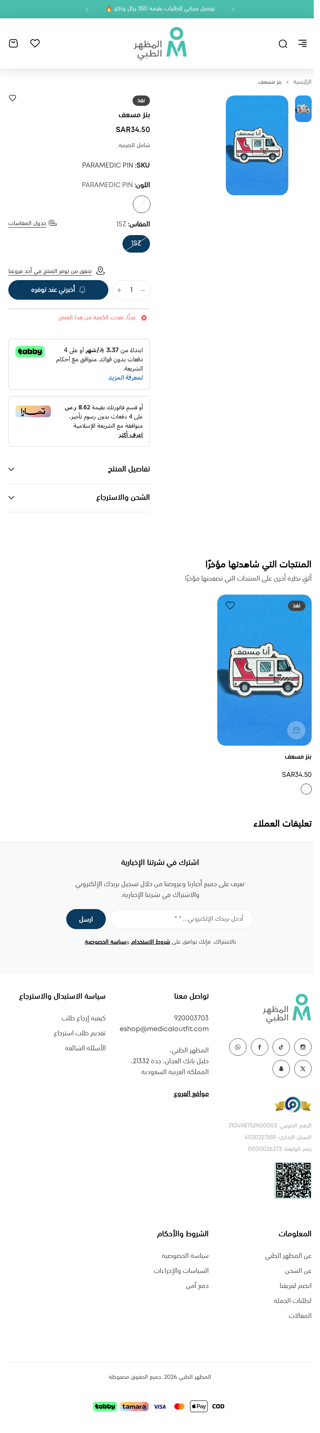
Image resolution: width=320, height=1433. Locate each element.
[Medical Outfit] (160, 43)
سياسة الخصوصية (102, 941)
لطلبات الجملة (286, 1301)
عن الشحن (292, 1271)
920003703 (187, 1018)
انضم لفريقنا (289, 1286)
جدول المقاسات (27, 223)
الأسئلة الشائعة (83, 1048)
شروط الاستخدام (147, 941)
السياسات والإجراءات (177, 1271)
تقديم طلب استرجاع (78, 1033)
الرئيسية (302, 82)
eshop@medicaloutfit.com (160, 1029)
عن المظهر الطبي (282, 1256)
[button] (233, 9)
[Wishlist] (35, 43)
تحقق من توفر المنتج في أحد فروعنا (50, 271)
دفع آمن (193, 1286)
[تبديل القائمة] (302, 43)
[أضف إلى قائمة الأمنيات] (12, 98)
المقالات (293, 1316)
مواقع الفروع (187, 1094)
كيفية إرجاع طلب (82, 1018)
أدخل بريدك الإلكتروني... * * (206, 919)
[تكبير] (257, 145)
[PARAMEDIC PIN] (141, 204)
